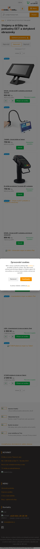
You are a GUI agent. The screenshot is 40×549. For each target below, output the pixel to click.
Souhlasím (26, 279)
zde (28, 286)
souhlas (30, 266)
